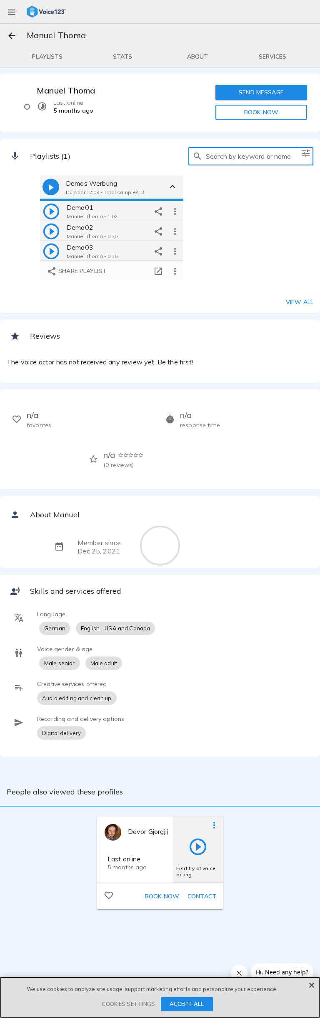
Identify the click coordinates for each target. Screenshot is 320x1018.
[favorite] (108, 895)
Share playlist (81, 271)
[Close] (312, 985)
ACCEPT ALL (187, 1004)
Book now (162, 896)
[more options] (175, 211)
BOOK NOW (261, 112)
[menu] (11, 11)
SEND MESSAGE (261, 92)
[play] (51, 211)
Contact (202, 896)
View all (299, 302)
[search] (197, 156)
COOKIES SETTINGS (128, 1004)
